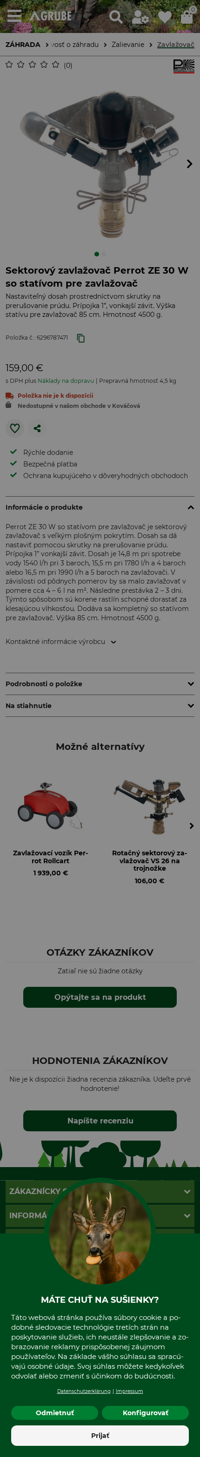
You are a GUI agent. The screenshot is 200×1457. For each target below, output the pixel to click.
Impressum (129, 1391)
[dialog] (100, 728)
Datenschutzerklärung (84, 1391)
